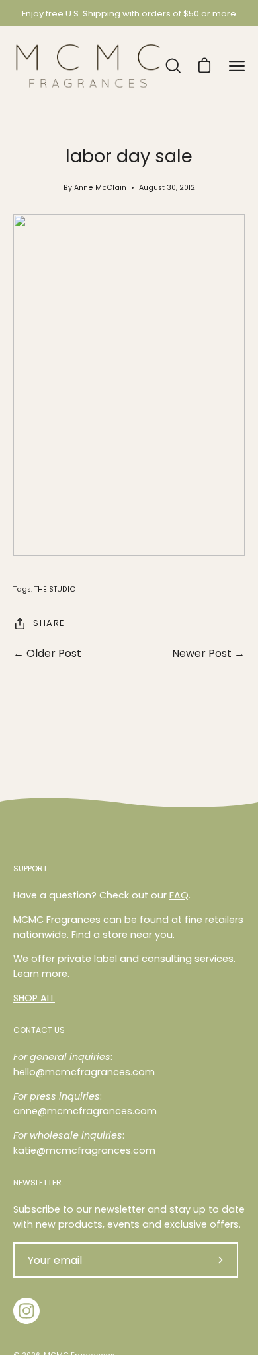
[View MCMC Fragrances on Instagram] (26, 1311)
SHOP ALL (34, 998)
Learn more (40, 973)
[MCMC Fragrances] (88, 66)
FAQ (179, 895)
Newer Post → (208, 653)
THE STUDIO (55, 589)
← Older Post (47, 653)
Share (49, 623)
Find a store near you (122, 934)
